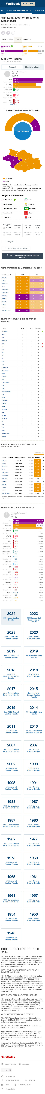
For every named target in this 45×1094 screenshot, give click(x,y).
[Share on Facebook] (8, 33)
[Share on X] (3, 33)
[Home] (2, 10)
